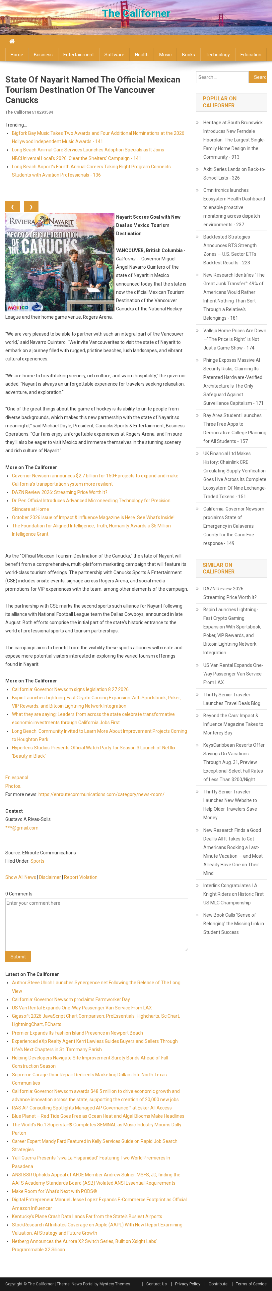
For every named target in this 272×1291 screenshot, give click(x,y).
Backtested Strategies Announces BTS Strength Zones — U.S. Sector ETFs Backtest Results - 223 (230, 249)
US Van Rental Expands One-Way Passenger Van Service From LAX (82, 1007)
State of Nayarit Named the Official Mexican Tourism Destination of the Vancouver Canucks (92, 90)
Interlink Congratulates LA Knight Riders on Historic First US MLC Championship (233, 894)
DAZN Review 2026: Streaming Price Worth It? (59, 492)
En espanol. (17, 777)
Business (43, 54)
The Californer (136, 13)
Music (165, 54)
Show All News (20, 877)
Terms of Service (251, 1284)
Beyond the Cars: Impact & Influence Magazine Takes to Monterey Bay (233, 724)
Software (114, 54)
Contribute (218, 1284)
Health (142, 54)
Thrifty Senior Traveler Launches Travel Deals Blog (231, 699)
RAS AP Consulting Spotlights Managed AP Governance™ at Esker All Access (92, 1107)
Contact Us (156, 1284)
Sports (37, 861)
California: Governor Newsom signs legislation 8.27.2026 (70, 689)
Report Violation (81, 877)
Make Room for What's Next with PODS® (54, 1191)
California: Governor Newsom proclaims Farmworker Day (71, 999)
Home (17, 54)
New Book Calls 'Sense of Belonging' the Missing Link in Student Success (233, 923)
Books (188, 54)
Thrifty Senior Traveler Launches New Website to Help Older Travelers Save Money (230, 804)
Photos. (13, 786)
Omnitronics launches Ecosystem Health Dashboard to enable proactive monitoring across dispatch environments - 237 (234, 207)
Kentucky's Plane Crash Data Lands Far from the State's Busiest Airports (87, 1216)
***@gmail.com (21, 828)
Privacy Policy (187, 1284)
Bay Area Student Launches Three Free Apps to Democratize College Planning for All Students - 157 (234, 428)
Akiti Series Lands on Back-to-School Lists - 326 (234, 174)
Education (250, 54)
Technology (218, 54)
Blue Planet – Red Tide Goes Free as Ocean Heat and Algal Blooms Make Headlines (98, 1116)
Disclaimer (50, 877)
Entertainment (78, 54)
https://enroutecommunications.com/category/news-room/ (101, 794)
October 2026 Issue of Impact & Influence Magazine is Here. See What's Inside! (93, 517)
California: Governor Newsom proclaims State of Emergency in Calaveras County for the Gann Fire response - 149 (233, 526)
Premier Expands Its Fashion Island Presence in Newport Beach (77, 1033)
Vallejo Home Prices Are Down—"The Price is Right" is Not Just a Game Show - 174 (234, 339)
